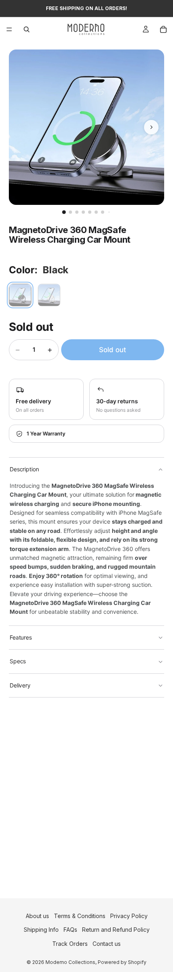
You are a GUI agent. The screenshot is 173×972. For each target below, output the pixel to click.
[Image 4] (83, 212)
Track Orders (70, 943)
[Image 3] (76, 212)
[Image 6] (96, 212)
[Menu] (9, 29)
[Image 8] (109, 212)
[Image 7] (102, 212)
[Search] (26, 29)
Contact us (107, 943)
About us (37, 915)
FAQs (70, 930)
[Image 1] (64, 212)
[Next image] (151, 127)
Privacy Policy (129, 915)
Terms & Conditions (79, 915)
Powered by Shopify (122, 962)
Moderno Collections (70, 962)
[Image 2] (70, 212)
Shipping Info (41, 930)
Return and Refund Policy (116, 930)
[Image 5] (89, 212)
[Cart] (163, 29)
